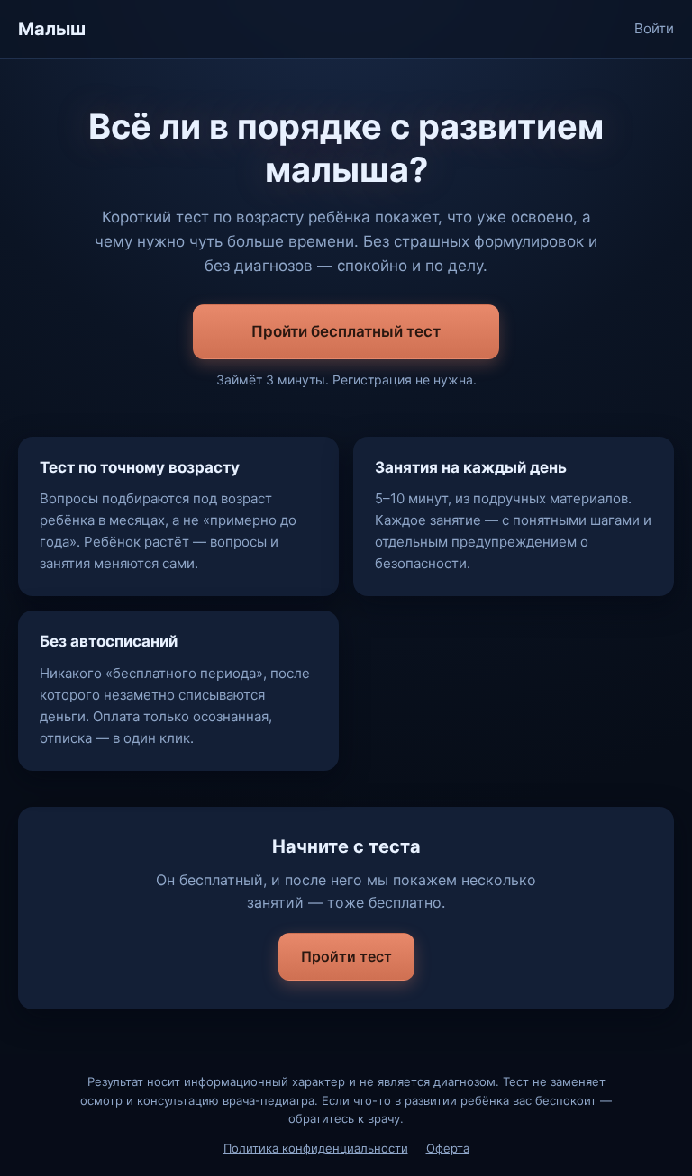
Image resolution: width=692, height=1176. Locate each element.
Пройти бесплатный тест (346, 331)
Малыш (52, 29)
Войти (654, 28)
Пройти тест (346, 956)
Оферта (447, 1148)
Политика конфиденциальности (315, 1148)
